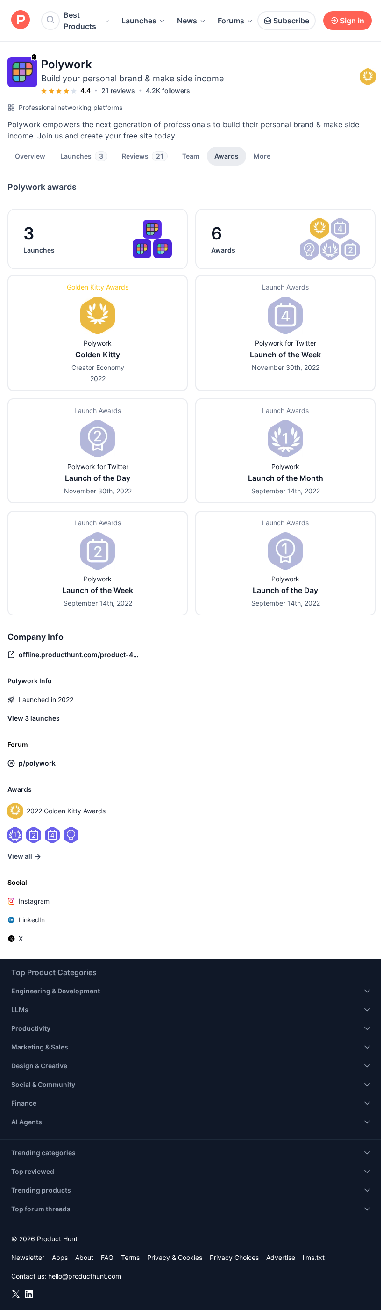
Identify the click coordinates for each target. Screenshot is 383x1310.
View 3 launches (33, 718)
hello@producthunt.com (84, 1276)
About (84, 1257)
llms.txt (314, 1257)
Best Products (80, 20)
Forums (231, 20)
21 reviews (118, 90)
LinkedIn (32, 920)
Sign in (352, 20)
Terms (130, 1257)
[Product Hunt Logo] (20, 20)
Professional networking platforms (70, 107)
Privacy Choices (234, 1257)
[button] (262, 155)
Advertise (280, 1257)
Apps (60, 1257)
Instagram (34, 901)
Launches (138, 20)
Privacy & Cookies (174, 1257)
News (187, 20)
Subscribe (291, 20)
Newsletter (27, 1257)
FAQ (107, 1257)
